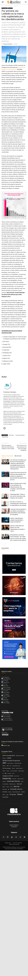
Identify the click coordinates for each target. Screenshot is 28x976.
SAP (8, 789)
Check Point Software (20, 435)
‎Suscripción (14, 826)
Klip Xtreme (14, 778)
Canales (3, 498)
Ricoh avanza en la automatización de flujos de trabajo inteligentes (21, 448)
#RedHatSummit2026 (20, 755)
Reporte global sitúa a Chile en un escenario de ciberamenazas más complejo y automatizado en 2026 (18, 487)
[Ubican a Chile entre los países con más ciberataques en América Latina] (5, 527)
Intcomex (9, 773)
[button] (2, 2)
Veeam (19, 794)
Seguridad (16, 5)
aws (10, 765)
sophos (3, 794)
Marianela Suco (12, 784)
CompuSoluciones (16, 765)
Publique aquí (8, 842)
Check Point (11, 435)
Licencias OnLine (13, 781)
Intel (13, 773)
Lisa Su (22, 781)
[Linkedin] (11, 837)
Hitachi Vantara (21, 770)
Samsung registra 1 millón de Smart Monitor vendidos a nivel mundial (8, 447)
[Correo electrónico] (4, 428)
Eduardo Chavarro (19, 768)
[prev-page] (3, 544)
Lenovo (4, 781)
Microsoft (19, 784)
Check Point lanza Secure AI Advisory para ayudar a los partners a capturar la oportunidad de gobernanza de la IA (18, 476)
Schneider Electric (16, 789)
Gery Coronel (5, 437)
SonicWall (23, 791)
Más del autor (18, 456)
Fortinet (3, 770)
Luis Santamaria (5, 784)
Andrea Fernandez (18, 763)
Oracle (7, 786)
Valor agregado (8, 5)
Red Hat (16, 786)
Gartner (7, 770)
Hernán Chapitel (13, 770)
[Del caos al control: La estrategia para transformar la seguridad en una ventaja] (5, 503)
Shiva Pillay (4, 792)
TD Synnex (13, 794)
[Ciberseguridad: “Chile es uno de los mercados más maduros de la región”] (5, 496)
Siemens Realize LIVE (16, 791)
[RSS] (16, 837)
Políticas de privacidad (14, 844)
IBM (5, 773)
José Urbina (16, 776)
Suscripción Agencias (17, 842)
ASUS (8, 765)
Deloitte (13, 768)
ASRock (4, 765)
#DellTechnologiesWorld (8, 755)
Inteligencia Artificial (7, 776)
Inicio (3, 5)
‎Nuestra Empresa (14, 825)
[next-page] (5, 544)
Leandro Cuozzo (20, 778)
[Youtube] (24, 837)
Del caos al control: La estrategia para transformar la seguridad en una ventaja (18, 503)
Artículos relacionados (7, 456)
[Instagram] (7, 837)
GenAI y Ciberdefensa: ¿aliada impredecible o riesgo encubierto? (16, 520)
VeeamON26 (5, 797)
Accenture (4, 758)
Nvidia (3, 786)
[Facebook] (3, 837)
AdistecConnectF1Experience (11, 760)
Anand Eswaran (10, 763)
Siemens (9, 791)
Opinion (3, 505)
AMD (4, 763)
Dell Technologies (6, 768)
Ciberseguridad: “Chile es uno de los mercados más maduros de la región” (17, 496)
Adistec (9, 758)
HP (3, 773)
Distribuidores (5, 463)
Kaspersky (6, 778)
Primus (11, 786)
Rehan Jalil (4, 789)
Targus (7, 794)
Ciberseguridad (5, 476)
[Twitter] (20, 837)
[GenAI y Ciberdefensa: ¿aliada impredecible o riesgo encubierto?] (5, 520)
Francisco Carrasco (7, 44)
